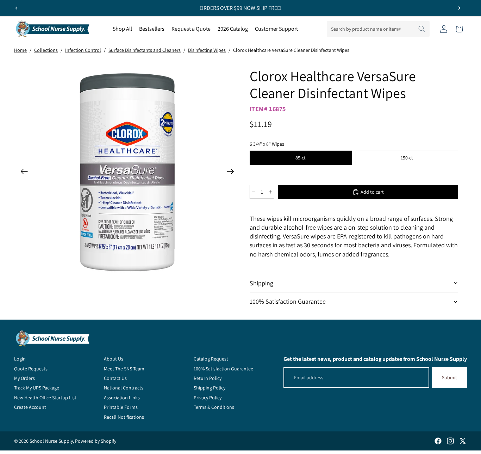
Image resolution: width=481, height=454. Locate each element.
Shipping (261, 283)
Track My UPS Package (36, 388)
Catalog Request (211, 359)
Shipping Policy (209, 388)
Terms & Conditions (214, 407)
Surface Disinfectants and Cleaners (144, 50)
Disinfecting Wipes (207, 50)
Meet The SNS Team (124, 368)
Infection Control (83, 50)
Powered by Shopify (95, 441)
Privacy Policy (207, 397)
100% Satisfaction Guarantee (288, 301)
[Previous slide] (16, 8)
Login (20, 359)
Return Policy (207, 378)
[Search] (421, 28)
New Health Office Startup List (45, 397)
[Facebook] (438, 441)
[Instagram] (450, 441)
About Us (113, 359)
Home (20, 50)
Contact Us (115, 378)
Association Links (122, 397)
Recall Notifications (124, 417)
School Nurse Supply (51, 441)
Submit (449, 377)
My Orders (24, 378)
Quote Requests (31, 368)
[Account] (443, 29)
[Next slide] (459, 8)
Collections (46, 50)
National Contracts (123, 388)
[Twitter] (462, 441)
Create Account (30, 407)
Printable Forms (121, 407)
